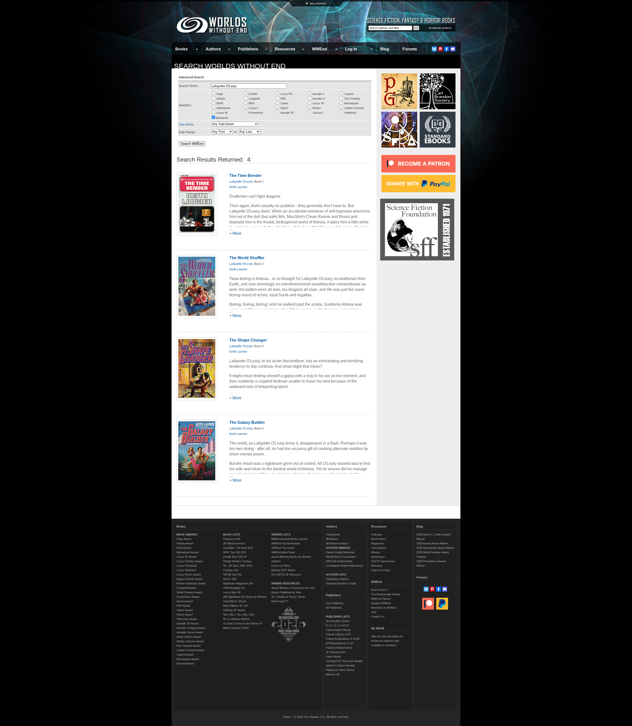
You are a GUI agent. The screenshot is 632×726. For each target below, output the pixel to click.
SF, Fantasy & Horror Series (288, 596)
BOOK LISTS (231, 534)
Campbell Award (186, 587)
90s (252, 614)
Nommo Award (185, 663)
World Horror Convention (341, 556)
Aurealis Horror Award (190, 632)
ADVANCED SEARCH (440, 28)
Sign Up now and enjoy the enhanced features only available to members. (387, 641)
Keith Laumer (238, 187)
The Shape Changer (248, 340)
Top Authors (333, 534)
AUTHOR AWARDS (338, 547)
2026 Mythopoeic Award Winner (435, 547)
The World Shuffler (246, 258)
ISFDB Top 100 (232, 574)
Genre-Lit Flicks (281, 565)
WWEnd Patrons (381, 598)
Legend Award (185, 654)
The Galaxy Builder (247, 422)
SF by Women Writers (236, 619)
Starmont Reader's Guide (341, 583)
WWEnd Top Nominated (285, 543)
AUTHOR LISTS (336, 574)
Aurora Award (185, 601)
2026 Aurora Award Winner (432, 543)
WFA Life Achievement (339, 561)
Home (287, 716)
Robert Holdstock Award (191, 583)
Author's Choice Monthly (340, 665)
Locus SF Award (186, 556)
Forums (409, 49)
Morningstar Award (188, 659)
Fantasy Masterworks (339, 647)
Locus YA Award (186, 570)
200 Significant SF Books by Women (245, 596)
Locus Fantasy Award (190, 561)
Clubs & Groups (380, 570)
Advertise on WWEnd (383, 607)
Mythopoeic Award (187, 552)
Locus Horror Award (189, 574)
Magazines (377, 543)
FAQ (373, 612)
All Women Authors (337, 543)
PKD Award (183, 605)
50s (225, 614)
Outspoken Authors (337, 578)
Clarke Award (185, 610)
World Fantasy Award (189, 592)
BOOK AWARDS (187, 534)
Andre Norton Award (189, 636)
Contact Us (378, 616)
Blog (384, 49)
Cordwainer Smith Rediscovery (344, 565)
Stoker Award (185, 614)
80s (245, 614)
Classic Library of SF (338, 634)
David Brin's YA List (234, 601)
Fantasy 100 (230, 570)
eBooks (375, 552)
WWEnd (319, 49)
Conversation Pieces (338, 629)
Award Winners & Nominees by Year (293, 587)
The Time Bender (245, 175)
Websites (376, 565)
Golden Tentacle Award (190, 650)
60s (232, 614)
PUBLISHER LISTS (338, 616)
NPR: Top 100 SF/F (235, 552)
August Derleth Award (189, 578)
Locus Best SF (232, 592)
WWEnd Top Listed (282, 547)
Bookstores (378, 556)
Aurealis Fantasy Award (191, 627)
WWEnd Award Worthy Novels (289, 538)
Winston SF (333, 674)
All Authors (332, 538)
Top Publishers (335, 603)
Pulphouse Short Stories (340, 669)
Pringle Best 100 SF (235, 556)
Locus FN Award (187, 565)
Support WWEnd (381, 603)
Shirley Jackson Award (190, 641)
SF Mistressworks (234, 543)
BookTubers (378, 538)
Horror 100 (229, 578)
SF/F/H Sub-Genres (383, 561)
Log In (351, 49)
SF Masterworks (336, 652)
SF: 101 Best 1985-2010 (237, 565)
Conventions (378, 547)
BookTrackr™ (279, 601)
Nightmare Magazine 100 (238, 583)
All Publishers (334, 607)
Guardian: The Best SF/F (238, 547)
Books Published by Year (286, 592)
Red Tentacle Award (188, 645)
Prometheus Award (188, 596)
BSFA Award (184, 547)
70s (239, 614)
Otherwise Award (187, 619)
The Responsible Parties (385, 594)
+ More (235, 233)
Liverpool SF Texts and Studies (344, 661)
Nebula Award (185, 543)
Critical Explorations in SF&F (343, 638)
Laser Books (333, 656)
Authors (213, 49)
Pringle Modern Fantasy (237, 561)
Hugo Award (184, 538)
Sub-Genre (186, 124)
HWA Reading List (234, 587)
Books (181, 49)
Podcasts (376, 534)
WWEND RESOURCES (285, 583)
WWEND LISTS (280, 534)
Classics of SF (232, 538)
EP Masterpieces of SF (340, 643)
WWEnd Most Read (283, 552)
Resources (285, 49)
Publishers (248, 49)
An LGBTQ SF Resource (286, 574)
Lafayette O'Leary (241, 181)
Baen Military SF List (235, 605)
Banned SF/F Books (283, 570)
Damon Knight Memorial (340, 552)
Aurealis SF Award (187, 623)
